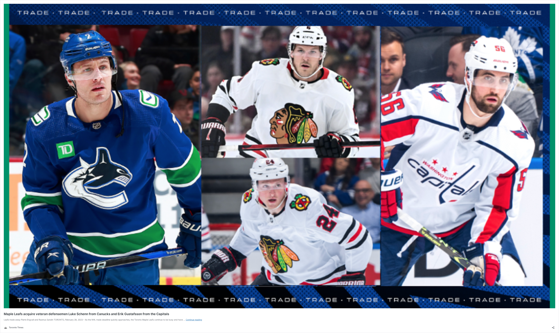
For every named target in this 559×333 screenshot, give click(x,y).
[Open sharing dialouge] (553, 326)
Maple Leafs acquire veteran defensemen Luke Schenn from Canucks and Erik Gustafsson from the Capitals (86, 314)
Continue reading (194, 319)
